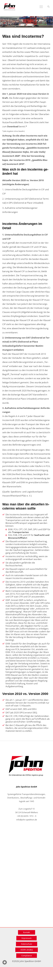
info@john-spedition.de (26, 819)
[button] (48, 6)
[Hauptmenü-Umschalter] (41, 6)
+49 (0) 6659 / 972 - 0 (26, 816)
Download (12, 126)
